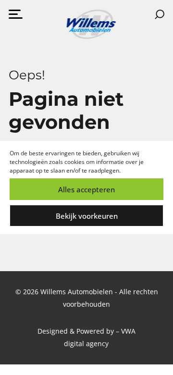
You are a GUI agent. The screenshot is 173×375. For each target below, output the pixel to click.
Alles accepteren (86, 189)
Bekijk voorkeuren (87, 216)
